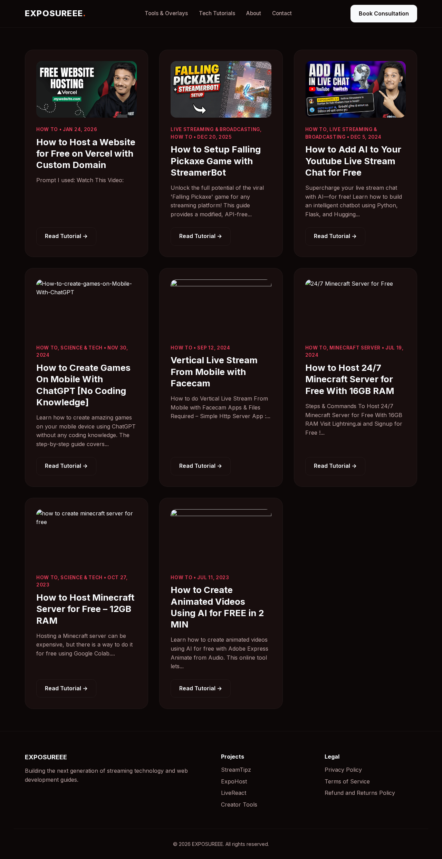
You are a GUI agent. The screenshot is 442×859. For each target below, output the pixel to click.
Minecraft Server (355, 347)
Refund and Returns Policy (360, 792)
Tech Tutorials (217, 13)
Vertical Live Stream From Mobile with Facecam (214, 371)
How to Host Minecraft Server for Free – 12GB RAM (85, 609)
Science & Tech (81, 347)
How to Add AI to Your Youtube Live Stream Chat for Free (353, 161)
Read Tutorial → (66, 236)
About (253, 13)
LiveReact (233, 792)
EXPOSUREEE (55, 13)
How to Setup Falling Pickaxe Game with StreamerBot (216, 161)
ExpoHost (234, 781)
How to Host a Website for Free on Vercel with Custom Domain (85, 153)
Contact (282, 13)
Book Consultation (384, 13)
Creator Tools (239, 804)
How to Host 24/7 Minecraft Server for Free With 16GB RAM (349, 379)
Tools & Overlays (166, 13)
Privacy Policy (343, 769)
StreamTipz (236, 769)
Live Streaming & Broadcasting (215, 129)
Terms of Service (347, 781)
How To (47, 129)
